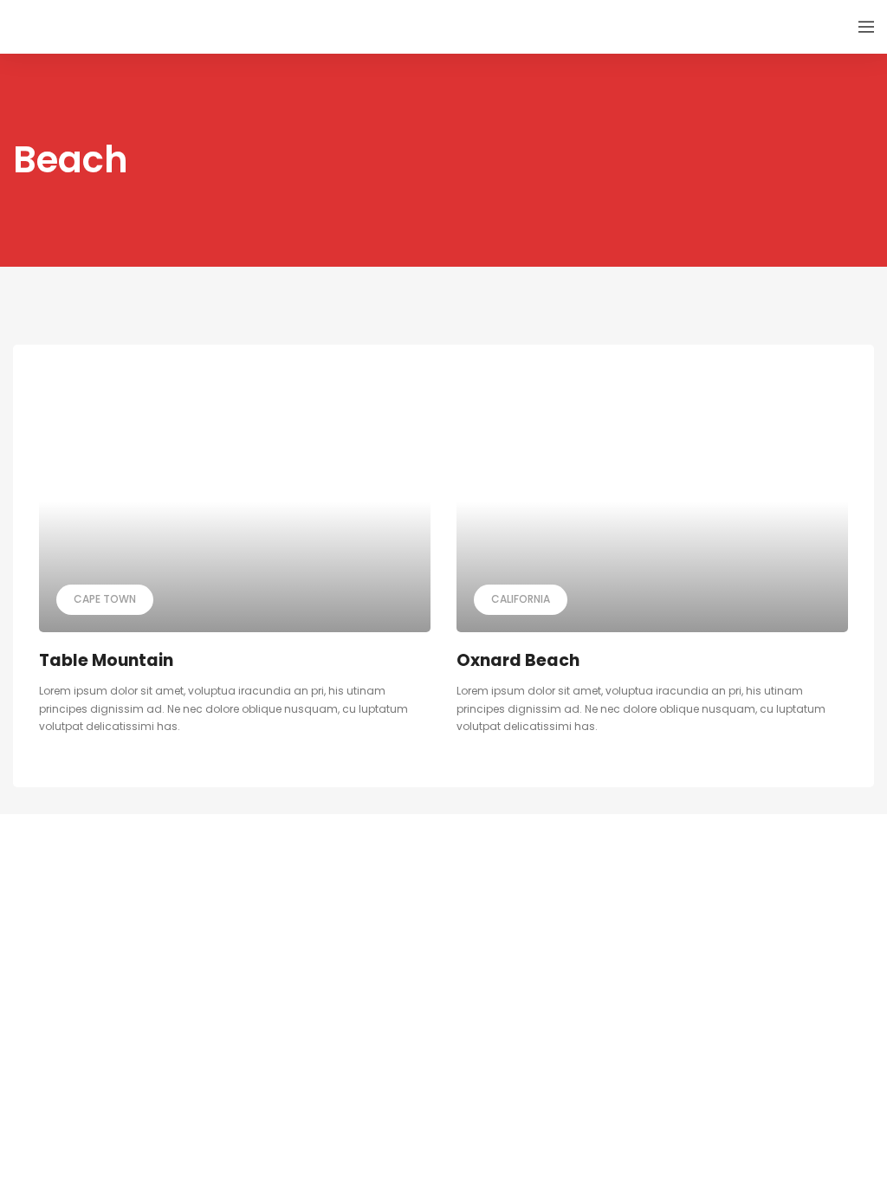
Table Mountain (106, 660)
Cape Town (105, 599)
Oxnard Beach (517, 660)
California (520, 599)
